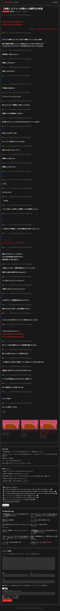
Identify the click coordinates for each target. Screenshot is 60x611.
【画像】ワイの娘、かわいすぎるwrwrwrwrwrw (15, 471)
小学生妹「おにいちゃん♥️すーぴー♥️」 (41, 542)
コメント (4, 556)
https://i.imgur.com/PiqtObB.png (12, 334)
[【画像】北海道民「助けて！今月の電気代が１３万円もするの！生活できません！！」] (29, 425)
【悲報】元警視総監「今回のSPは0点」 (12, 473)
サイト (3, 579)
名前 (3, 573)
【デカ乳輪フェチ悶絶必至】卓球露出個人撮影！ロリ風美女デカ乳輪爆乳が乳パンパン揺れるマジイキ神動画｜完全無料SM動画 (30, 493)
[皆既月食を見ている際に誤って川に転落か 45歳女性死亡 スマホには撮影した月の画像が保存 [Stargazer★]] (48, 425)
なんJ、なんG (6, 11)
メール (31, 573)
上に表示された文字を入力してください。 (12, 591)
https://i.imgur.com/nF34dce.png (13, 336)
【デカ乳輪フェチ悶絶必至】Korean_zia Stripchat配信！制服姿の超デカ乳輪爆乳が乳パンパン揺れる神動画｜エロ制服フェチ (29, 491)
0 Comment (25, 11)
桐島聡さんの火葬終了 (8, 458)
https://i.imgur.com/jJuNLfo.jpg (12, 21)
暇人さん (12, 11)
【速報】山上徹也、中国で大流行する (12, 481)
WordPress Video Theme (32, 608)
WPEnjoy (40, 608)
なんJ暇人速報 (6, 2)
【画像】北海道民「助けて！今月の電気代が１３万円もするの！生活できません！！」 (29, 432)
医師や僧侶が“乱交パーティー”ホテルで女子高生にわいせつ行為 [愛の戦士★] (22, 476)
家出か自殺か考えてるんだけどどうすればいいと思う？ (17, 463)
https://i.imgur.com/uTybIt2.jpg (12, 24)
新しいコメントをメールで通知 (11, 596)
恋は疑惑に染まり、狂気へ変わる (11, 487)
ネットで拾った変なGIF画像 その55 (11, 460)
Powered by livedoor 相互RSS (11, 501)
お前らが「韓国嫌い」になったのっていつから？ (15, 530)
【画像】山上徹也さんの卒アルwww (12, 478)
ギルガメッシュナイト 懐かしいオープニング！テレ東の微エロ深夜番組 (19, 499)
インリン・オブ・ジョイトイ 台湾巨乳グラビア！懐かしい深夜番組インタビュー (20, 495)
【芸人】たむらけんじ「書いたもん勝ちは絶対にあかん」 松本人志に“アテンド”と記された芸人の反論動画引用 (44, 515)
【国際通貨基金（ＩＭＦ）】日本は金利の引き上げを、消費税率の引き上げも (22, 451)
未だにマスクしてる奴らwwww (39, 524)
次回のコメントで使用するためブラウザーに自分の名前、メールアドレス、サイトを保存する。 (26, 585)
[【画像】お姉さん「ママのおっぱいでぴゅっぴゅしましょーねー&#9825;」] (11, 425)
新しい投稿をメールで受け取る (11, 598)
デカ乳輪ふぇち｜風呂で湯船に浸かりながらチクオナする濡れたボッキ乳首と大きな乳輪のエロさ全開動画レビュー (27, 489)
